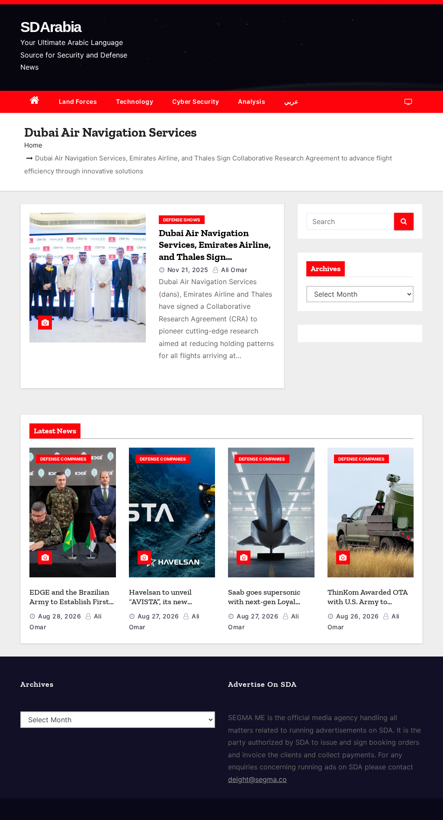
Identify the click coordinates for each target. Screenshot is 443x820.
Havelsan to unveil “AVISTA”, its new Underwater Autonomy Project (168, 606)
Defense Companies (63, 458)
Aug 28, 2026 (59, 616)
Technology (134, 101)
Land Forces (78, 101)
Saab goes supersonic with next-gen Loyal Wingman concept (264, 601)
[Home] (34, 102)
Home (33, 145)
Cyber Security (195, 101)
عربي (291, 101)
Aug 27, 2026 (158, 616)
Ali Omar (233, 269)
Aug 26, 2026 (357, 616)
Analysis (251, 101)
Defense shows (181, 219)
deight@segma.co (257, 779)
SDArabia (50, 27)
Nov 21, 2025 (188, 269)
